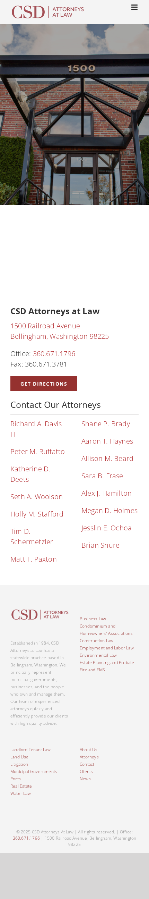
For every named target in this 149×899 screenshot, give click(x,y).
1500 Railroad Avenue (45, 325)
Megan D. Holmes (109, 510)
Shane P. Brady (105, 423)
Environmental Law (98, 655)
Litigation (19, 764)
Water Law (20, 793)
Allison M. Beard (107, 458)
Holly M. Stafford (36, 514)
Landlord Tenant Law (30, 750)
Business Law (93, 619)
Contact (87, 764)
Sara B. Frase (103, 475)
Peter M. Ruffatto (38, 451)
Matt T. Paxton (33, 559)
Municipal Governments (33, 771)
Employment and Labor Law (107, 648)
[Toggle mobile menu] (135, 7)
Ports (15, 779)
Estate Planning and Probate (107, 662)
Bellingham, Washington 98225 (59, 336)
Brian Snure (100, 545)
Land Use (19, 757)
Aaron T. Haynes (107, 441)
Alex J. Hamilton (106, 493)
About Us (89, 750)
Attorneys (89, 757)
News (85, 779)
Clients (86, 771)
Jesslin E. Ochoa (106, 527)
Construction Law (96, 641)
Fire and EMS (92, 670)
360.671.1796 (54, 353)
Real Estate (21, 786)
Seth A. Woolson (36, 496)
